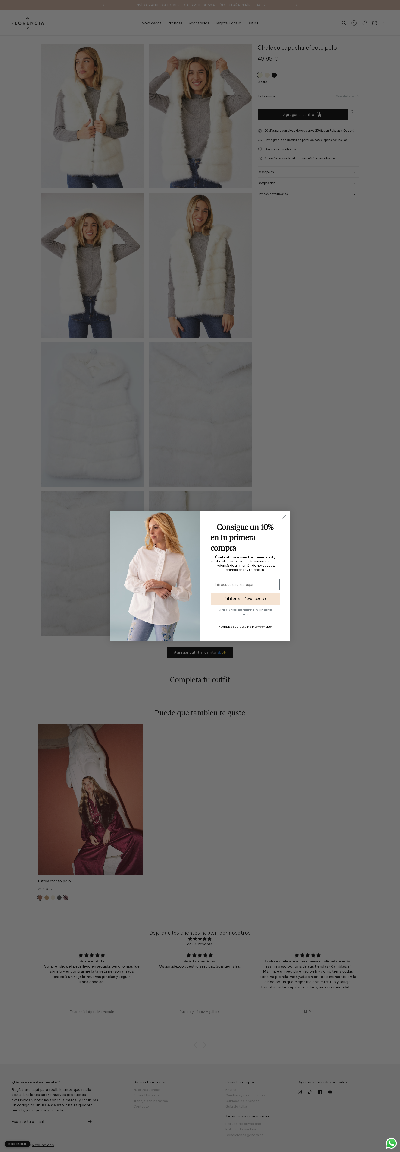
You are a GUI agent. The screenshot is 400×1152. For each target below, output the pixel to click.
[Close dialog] (284, 517)
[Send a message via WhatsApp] (391, 1143)
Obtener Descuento (245, 599)
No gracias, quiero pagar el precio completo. (245, 626)
